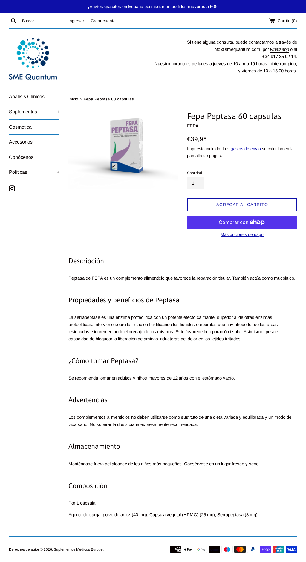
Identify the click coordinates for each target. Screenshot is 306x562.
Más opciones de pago (242, 234)
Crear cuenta (103, 21)
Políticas (34, 172)
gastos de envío (246, 148)
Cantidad (194, 173)
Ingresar (76, 21)
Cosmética (20, 127)
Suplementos (34, 111)
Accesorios (21, 141)
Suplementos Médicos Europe (78, 549)
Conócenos (21, 157)
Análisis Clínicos (27, 96)
